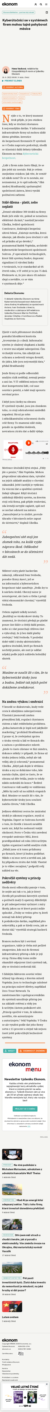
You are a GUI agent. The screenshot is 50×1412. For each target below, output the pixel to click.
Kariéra (5, 1368)
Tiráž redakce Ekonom (10, 1362)
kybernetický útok (10, 94)
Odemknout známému (34, 1051)
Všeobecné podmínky (10, 1374)
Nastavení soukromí (10, 1380)
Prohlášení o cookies (10, 1377)
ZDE (28, 1126)
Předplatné (6, 1365)
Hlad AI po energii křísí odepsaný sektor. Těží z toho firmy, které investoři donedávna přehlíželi (23, 1204)
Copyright (6, 1344)
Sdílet (11, 1051)
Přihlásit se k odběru (25, 1109)
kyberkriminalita (9, 98)
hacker (21, 98)
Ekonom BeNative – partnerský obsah (18, 12)
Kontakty (5, 1359)
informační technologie (12, 102)
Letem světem (10, 1317)
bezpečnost (24, 94)
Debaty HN (36, 94)
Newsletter (6, 1371)
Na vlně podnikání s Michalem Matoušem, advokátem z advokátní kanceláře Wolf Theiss (22, 1169)
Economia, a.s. (26, 1344)
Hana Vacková (19, 68)
